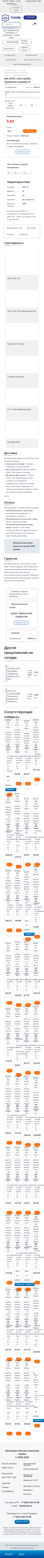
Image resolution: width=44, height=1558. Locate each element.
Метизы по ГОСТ (30, 1480)
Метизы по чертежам (28, 1475)
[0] (33, 24)
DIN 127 (25, 187)
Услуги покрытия (30, 1469)
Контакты (27, 1494)
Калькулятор (7, 1473)
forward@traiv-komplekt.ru (16, 516)
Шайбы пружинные (19, 75)
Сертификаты (8, 1491)
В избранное (11, 87)
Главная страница (10, 70)
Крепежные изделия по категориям (16, 73)
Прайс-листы (7, 1468)
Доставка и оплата (31, 1486)
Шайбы (6, 75)
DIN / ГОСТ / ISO (9, 1477)
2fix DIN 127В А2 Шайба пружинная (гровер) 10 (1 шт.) (14, 674)
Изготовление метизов (29, 1464)
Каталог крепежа (9, 1464)
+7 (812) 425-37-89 (30, 1502)
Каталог (23, 70)
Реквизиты (28, 1490)
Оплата (10, 234)
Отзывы (5, 1487)
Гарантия (6, 1483)
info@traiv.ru (25, 1506)
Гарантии (23, 234)
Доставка (31, 228)
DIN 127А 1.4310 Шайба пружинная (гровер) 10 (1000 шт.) (14, 696)
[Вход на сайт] (6, 10)
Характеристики (14, 228)
